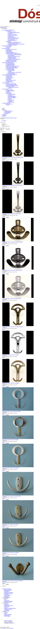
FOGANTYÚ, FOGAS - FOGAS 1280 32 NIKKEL (10, 467)
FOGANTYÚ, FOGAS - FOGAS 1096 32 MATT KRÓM (11, 213)
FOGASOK (15, 117)
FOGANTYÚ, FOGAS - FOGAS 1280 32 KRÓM (10, 439)
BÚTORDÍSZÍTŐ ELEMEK (8, 117)
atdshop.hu (11, 628)
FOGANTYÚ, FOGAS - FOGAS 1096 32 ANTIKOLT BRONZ (12, 157)
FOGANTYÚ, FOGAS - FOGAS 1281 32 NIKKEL (10, 552)
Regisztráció (5, 27)
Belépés (1, 27)
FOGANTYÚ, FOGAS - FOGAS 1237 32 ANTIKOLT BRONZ (12, 326)
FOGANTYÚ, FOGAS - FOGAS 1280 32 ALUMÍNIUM (11, 411)
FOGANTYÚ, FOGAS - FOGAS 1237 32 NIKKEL (10, 383)
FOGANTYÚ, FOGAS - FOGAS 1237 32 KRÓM (10, 354)
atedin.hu (4, 628)
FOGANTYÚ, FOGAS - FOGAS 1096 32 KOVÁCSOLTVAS (12, 185)
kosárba (7, 189)
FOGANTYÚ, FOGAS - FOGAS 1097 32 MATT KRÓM (11, 298)
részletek (3, 188)
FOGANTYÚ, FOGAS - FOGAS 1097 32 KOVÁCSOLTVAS (12, 270)
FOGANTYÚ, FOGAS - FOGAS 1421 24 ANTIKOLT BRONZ (12, 580)
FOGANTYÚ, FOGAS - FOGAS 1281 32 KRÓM (10, 524)
